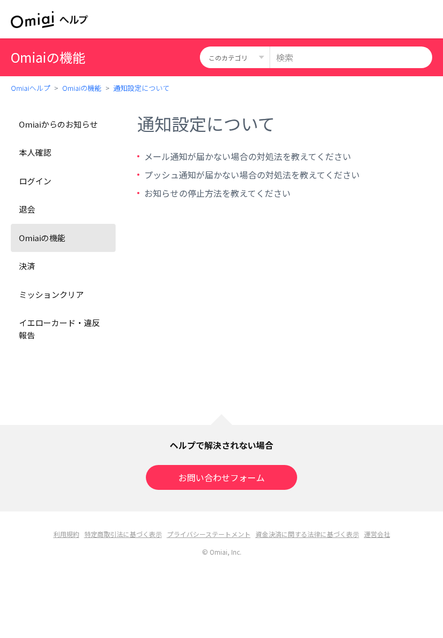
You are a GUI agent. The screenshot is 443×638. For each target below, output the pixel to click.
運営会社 (377, 534)
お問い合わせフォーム (221, 477)
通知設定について (141, 88)
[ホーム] (49, 19)
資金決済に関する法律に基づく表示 (307, 534)
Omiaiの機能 (82, 88)
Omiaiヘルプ (30, 88)
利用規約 (66, 534)
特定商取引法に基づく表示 (123, 534)
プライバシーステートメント (209, 534)
